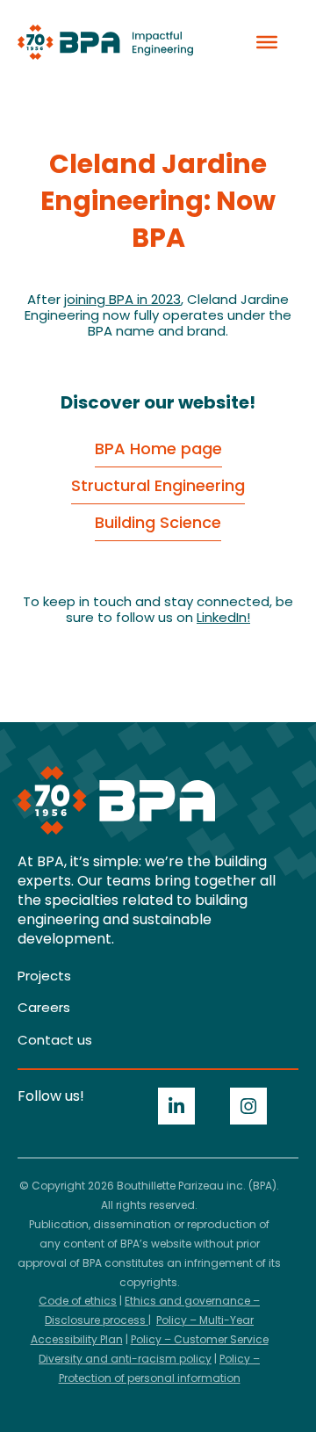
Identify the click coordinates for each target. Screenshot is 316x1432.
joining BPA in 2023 (122, 299)
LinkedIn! (223, 617)
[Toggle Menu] (266, 42)
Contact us (55, 1040)
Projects (44, 975)
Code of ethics (78, 1300)
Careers (44, 1007)
